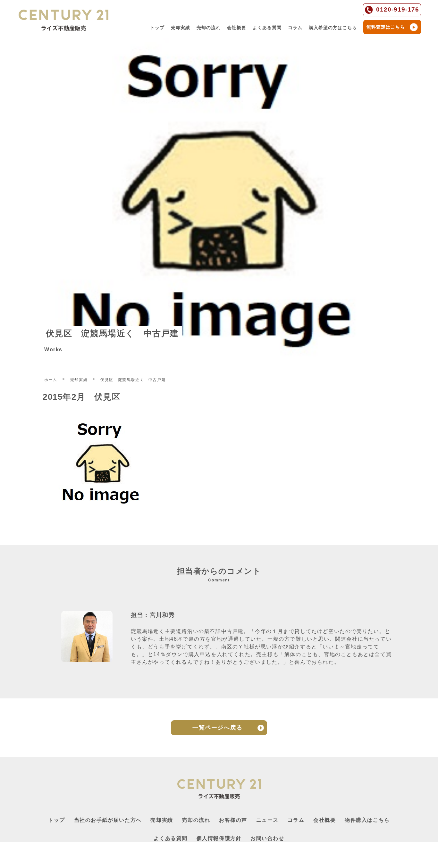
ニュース (267, 820)
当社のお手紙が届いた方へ (108, 820)
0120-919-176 (397, 9)
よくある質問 (267, 27)
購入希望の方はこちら (333, 27)
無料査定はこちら (385, 26)
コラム (295, 27)
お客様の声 (233, 820)
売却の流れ (209, 27)
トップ (157, 27)
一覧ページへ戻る (217, 727)
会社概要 (236, 27)
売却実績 (180, 27)
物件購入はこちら (367, 820)
